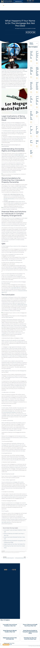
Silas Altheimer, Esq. (37, 112)
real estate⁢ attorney (15, 287)
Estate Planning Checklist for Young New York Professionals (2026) (30, 632)
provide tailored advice (9, 198)
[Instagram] (32, 2)
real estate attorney (6, 522)
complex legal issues (19, 154)
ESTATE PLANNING (5, 41)
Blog (14, 28)
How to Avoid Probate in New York (31, 99)
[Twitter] (29, 2)
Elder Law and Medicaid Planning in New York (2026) (31, 115)
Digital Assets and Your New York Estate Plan (14, 544)
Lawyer (8, 1)
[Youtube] (30, 2)
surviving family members (9, 412)
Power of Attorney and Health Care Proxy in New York (30, 625)
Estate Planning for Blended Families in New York (10, 631)
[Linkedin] (31, 2)
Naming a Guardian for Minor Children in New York (37, 100)
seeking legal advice (22, 304)
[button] (3, 5)
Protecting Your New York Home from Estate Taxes (30, 638)
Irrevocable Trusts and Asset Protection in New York (10, 625)
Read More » (31, 61)
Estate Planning (8, 1)
